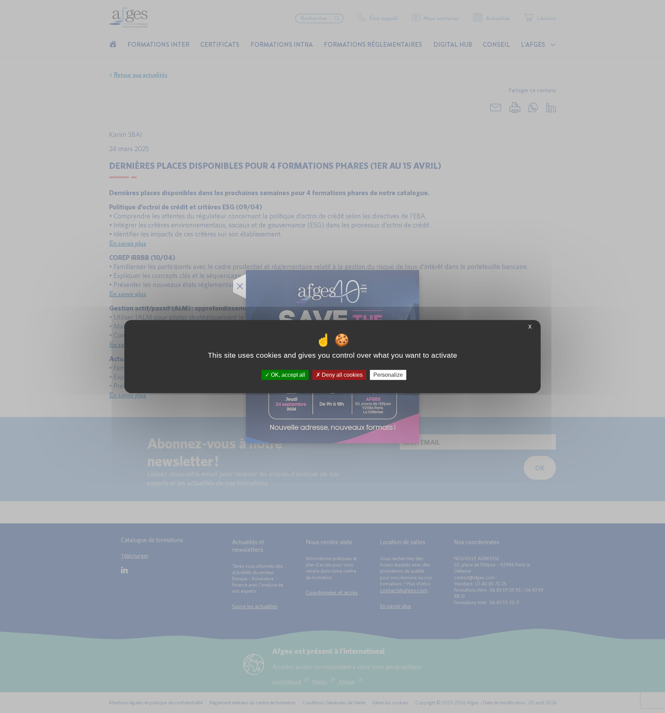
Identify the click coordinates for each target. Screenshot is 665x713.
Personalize (388, 375)
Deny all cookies (341, 375)
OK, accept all (287, 375)
